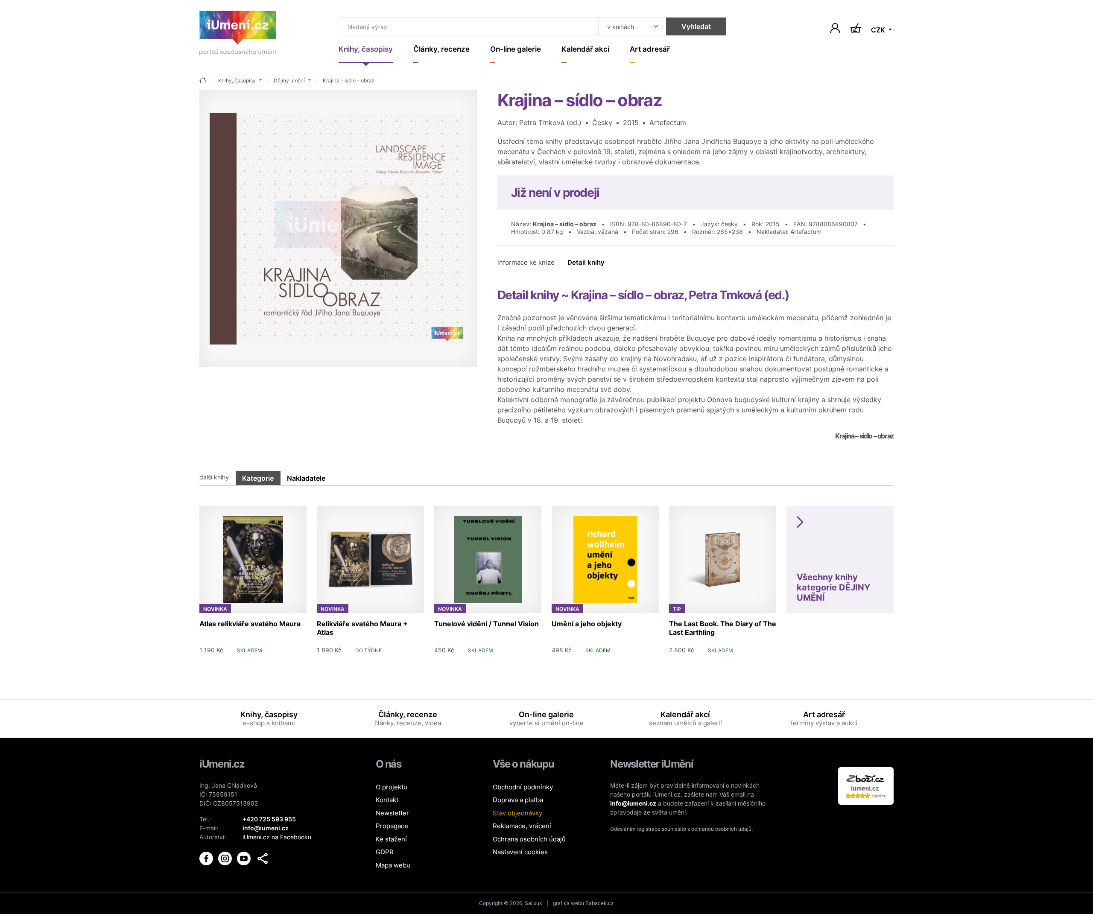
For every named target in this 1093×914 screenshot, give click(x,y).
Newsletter (392, 813)
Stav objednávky (517, 813)
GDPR (385, 852)
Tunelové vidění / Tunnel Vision (486, 623)
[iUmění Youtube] (244, 857)
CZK (879, 30)
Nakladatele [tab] (306, 478)
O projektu (391, 787)
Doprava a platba (518, 800)
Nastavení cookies (520, 852)
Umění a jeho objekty (587, 623)
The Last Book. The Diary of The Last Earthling (722, 627)
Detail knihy (586, 262)
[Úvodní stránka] (237, 35)
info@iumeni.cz (633, 803)
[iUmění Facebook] (207, 857)
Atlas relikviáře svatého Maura (250, 623)
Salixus (533, 903)
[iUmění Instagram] (226, 857)
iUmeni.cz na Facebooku (277, 837)
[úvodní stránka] (202, 81)
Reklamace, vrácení (522, 826)
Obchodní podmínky (523, 787)
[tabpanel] (546, 577)
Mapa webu (393, 865)
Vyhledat (696, 26)
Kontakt (387, 800)
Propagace (392, 826)
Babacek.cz (599, 903)
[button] (262, 858)
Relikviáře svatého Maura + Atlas (362, 627)
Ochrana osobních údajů (529, 839)
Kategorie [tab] (258, 478)
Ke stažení (391, 839)
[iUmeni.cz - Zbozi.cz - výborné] (866, 785)
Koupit (290, 650)
